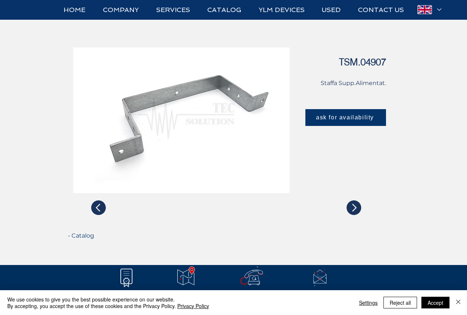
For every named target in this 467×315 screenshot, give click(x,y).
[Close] (458, 302)
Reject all (400, 302)
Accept (435, 302)
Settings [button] (368, 302)
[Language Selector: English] (429, 9)
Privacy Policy (193, 306)
